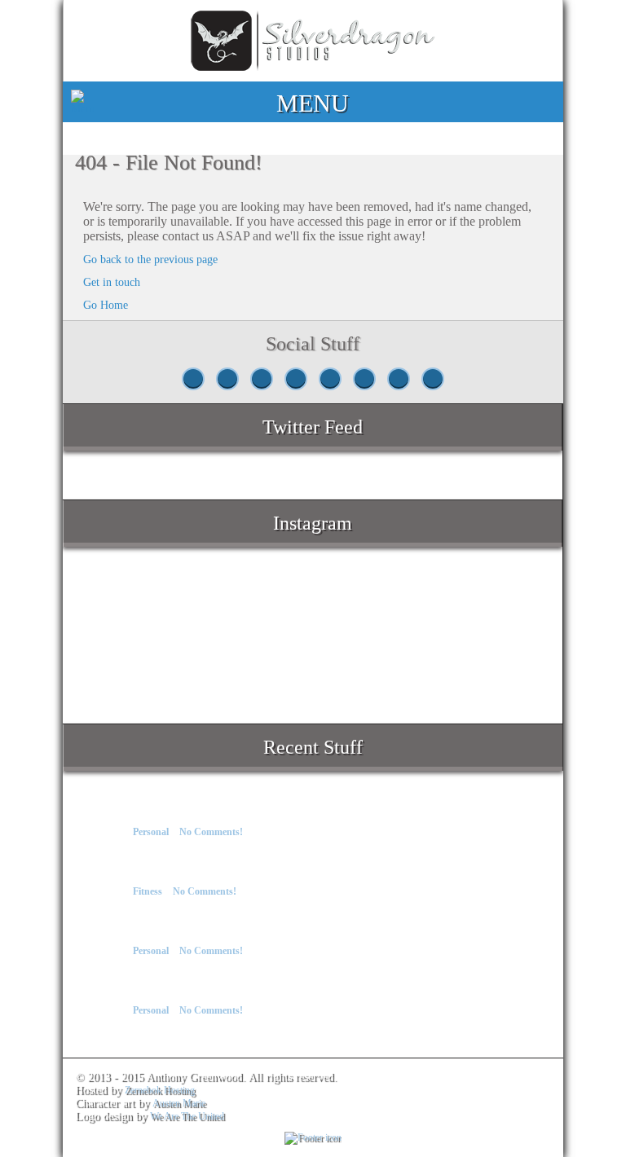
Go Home (105, 305)
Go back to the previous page (150, 259)
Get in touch (111, 282)
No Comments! (211, 832)
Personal (151, 832)
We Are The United (187, 1116)
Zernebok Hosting (160, 1090)
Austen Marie (178, 1103)
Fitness (147, 891)
